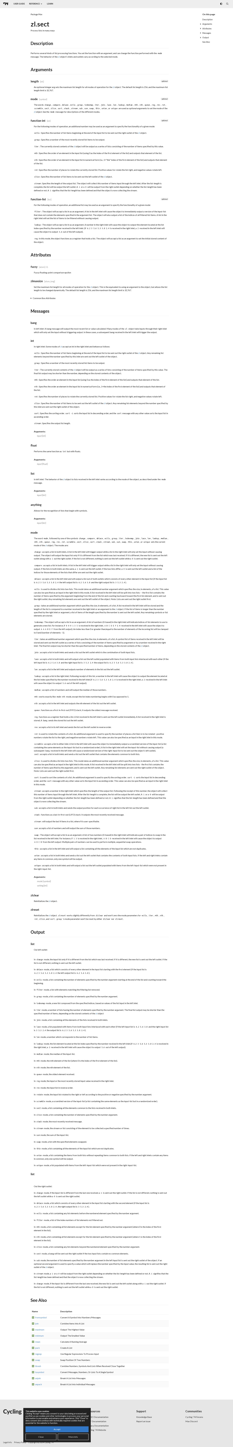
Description (207, 19)
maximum (39, 1329)
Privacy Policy (20, 1442)
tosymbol (39, 1372)
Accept (57, 1429)
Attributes (207, 28)
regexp (38, 1354)
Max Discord (191, 1421)
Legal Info (7, 1442)
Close (41, 1437)
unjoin (38, 1378)
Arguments (207, 24)
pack (37, 1348)
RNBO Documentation (97, 1417)
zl (59, 56)
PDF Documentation (96, 1421)
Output (205, 37)
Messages (206, 33)
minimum (39, 1335)
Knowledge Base (144, 1417)
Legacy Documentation (98, 1425)
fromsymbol (41, 1317)
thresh (38, 1366)
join (37, 1323)
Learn (50, 4)
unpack (38, 1384)
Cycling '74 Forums (194, 1417)
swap (37, 1360)
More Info (73, 1437)
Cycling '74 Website (96, 1430)
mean (37, 1341)
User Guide (19, 4)
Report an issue (143, 1421)
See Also (206, 42)
